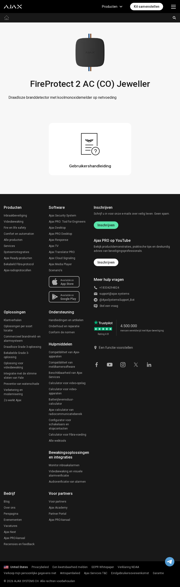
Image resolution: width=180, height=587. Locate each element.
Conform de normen (62, 332)
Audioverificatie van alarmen (67, 481)
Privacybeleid (40, 567)
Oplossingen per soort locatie (18, 328)
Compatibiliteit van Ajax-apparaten (64, 354)
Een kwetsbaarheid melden (70, 567)
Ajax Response (58, 240)
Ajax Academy (58, 507)
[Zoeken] (174, 17)
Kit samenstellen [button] (146, 6)
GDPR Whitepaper (102, 567)
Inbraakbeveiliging (15, 215)
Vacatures (10, 526)
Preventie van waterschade (21, 383)
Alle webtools (57, 440)
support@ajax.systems (114, 293)
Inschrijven (106, 225)
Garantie (158, 573)
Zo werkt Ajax (12, 400)
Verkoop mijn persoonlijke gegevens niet (30, 573)
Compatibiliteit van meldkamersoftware (62, 364)
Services (9, 246)
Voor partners (57, 501)
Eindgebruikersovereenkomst (130, 573)
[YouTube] (109, 364)
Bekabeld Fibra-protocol (19, 264)
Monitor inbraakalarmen (64, 465)
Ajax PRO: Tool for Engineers (67, 221)
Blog (7, 501)
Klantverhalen (13, 320)
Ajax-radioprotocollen (17, 270)
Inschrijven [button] (106, 262)
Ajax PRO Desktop (60, 233)
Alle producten (13, 240)
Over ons (9, 507)
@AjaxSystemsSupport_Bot (117, 299)
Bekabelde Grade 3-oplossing (16, 355)
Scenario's (55, 270)
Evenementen (13, 519)
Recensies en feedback (19, 544)
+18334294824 (109, 287)
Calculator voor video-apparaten (63, 391)
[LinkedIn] (149, 364)
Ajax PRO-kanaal (14, 538)
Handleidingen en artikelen (66, 320)
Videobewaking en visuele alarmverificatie (65, 473)
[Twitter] (136, 364)
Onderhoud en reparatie (64, 326)
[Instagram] (123, 364)
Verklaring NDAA (128, 567)
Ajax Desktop (57, 227)
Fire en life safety (15, 227)
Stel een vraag (109, 306)
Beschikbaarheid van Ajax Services (65, 375)
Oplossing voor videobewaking (13, 365)
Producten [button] (109, 6)
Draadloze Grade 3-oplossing (22, 347)
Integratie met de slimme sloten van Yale (20, 375)
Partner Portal (57, 513)
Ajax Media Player (60, 264)
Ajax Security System (62, 215)
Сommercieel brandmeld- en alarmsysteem (22, 338)
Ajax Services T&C (95, 573)
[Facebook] (96, 364)
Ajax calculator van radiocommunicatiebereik (65, 412)
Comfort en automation (19, 233)
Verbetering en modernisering (13, 392)
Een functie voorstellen (116, 347)
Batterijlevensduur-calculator (61, 401)
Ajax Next (10, 532)
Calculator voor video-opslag (67, 383)
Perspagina (11, 513)
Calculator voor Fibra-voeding (67, 434)
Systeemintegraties (16, 252)
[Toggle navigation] (173, 6)
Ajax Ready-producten (18, 258)
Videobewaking (13, 221)
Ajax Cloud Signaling (62, 258)
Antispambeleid (70, 573)
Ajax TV (54, 246)
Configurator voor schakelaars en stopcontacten (60, 424)
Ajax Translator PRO (62, 252)
